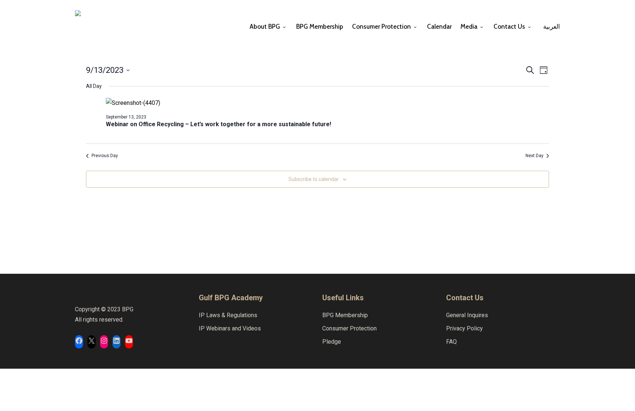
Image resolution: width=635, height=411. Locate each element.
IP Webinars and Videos (230, 328)
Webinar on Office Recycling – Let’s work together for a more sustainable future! (218, 124)
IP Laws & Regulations (228, 315)
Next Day (534, 155)
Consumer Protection (349, 328)
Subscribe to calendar (313, 179)
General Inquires (467, 315)
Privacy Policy (464, 328)
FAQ (451, 341)
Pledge (331, 341)
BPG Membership (345, 315)
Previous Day (105, 155)
